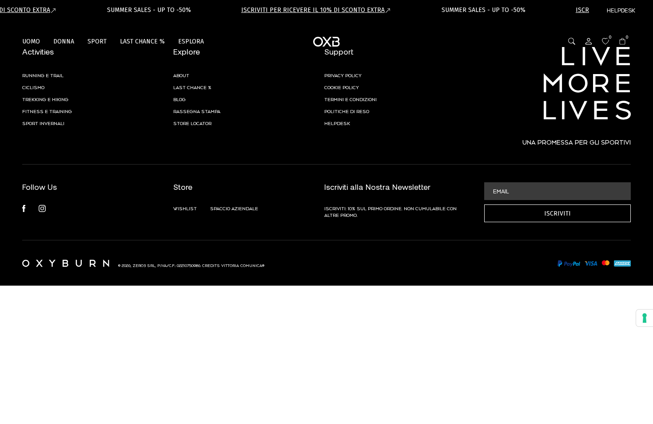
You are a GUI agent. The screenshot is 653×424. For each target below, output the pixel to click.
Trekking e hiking (45, 99)
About (181, 75)
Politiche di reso (346, 111)
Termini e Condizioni (350, 99)
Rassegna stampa (196, 111)
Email (501, 190)
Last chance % (192, 87)
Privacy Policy (343, 75)
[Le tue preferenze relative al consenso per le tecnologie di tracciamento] (644, 318)
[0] (605, 41)
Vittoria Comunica (241, 265)
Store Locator (192, 123)
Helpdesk (337, 123)
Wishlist (185, 208)
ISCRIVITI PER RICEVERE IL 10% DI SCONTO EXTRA (313, 10)
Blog (179, 99)
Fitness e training (47, 111)
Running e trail (43, 75)
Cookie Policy (341, 87)
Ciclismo (33, 87)
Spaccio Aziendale (234, 208)
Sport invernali (43, 123)
